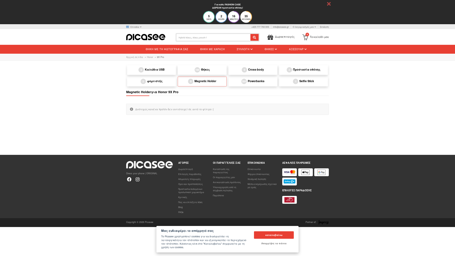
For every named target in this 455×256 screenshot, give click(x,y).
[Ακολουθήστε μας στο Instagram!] (137, 179)
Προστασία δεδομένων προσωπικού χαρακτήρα (191, 190)
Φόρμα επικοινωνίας (258, 173)
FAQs (180, 212)
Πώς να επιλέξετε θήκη (190, 202)
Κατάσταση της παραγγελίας (221, 170)
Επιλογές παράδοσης (189, 173)
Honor (150, 57)
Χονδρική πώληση (257, 178)
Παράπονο (218, 195)
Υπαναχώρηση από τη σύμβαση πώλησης (224, 189)
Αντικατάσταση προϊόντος (227, 182)
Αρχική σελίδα (134, 57)
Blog (180, 207)
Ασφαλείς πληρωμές (189, 178)
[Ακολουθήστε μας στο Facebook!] (129, 179)
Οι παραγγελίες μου (224, 177)
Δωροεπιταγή (185, 168)
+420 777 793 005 (260, 26)
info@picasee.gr (281, 26)
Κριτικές (182, 197)
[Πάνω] (4, 251)
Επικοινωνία (254, 168)
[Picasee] (145, 36)
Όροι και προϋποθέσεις (190, 183)
